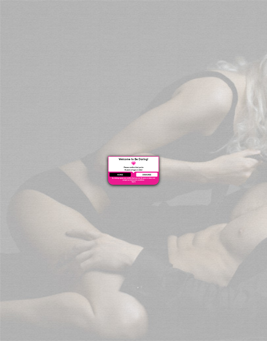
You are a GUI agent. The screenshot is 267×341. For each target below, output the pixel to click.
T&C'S (133, 182)
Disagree (146, 174)
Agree (120, 174)
